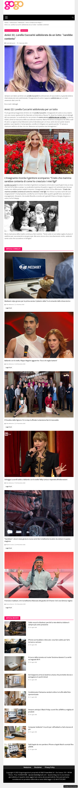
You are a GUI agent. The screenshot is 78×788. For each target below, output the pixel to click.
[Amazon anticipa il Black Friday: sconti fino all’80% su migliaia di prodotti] (15, 716)
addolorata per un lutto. (57, 117)
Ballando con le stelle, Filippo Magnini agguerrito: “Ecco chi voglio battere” (30, 361)
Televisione (24, 30)
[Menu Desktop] (6, 17)
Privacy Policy (50, 767)
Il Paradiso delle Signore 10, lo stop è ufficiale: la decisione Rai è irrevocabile (31, 420)
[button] (73, 17)
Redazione (27, 767)
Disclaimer (38, 767)
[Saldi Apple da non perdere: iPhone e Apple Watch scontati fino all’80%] (15, 750)
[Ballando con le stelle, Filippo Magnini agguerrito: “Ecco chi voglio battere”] (39, 335)
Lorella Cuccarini (10, 185)
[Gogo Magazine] (13, 7)
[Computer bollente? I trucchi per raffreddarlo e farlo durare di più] (15, 733)
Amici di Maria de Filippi (11, 30)
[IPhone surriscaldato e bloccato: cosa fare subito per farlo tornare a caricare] (15, 646)
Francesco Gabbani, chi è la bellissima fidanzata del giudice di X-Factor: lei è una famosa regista (38, 601)
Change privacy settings (70, 786)
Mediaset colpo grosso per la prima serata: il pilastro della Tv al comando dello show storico (37, 301)
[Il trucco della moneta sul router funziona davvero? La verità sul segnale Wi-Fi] (15, 663)
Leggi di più (9, 308)
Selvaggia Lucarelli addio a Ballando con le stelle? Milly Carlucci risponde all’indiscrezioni (35, 479)
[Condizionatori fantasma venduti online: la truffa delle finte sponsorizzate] (15, 698)
